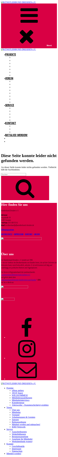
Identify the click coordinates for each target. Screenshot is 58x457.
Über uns (15, 81)
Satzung (15, 93)
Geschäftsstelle (18, 126)
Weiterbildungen (18, 111)
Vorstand (15, 87)
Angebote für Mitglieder (22, 117)
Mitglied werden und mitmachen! (25, 99)
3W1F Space (16, 60)
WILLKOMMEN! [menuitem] (20, 395)
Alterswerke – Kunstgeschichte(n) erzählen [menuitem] (30, 405)
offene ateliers (18, 57)
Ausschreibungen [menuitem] (19, 432)
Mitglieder (16, 84)
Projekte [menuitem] (9, 388)
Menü (49, 45)
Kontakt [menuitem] (9, 444)
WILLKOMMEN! (17, 63)
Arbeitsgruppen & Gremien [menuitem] (23, 417)
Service (9, 105)
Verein (9, 78)
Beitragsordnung (19, 96)
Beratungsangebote (20, 114)
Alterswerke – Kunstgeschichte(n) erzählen (29, 75)
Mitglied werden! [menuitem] (13, 453)
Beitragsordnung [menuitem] (19, 422)
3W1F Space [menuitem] (17, 393)
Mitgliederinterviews (20, 69)
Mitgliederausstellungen (22, 66)
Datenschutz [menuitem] (17, 451)
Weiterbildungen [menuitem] (19, 434)
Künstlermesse (18, 72)
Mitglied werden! (16, 135)
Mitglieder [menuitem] (16, 412)
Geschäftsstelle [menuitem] (18, 446)
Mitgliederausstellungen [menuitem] (22, 398)
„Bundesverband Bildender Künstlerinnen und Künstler (18, 280)
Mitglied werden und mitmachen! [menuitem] (26, 424)
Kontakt (10, 123)
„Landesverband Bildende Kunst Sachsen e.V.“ (15, 274)
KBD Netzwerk (17, 102)
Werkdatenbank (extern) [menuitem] (22, 441)
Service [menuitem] (9, 429)
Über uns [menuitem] (16, 410)
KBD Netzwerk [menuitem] (18, 427)
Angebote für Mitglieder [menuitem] (22, 439)
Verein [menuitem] (9, 407)
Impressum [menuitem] (16, 449)
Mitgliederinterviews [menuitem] (20, 400)
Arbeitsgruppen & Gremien (22, 90)
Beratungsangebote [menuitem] (20, 436)
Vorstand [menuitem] (15, 415)
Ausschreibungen (19, 108)
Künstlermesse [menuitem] (18, 402)
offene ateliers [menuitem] (18, 390)
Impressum (16, 129)
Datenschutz (17, 131)
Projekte (10, 54)
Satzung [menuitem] (15, 419)
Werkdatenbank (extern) (21, 119)
